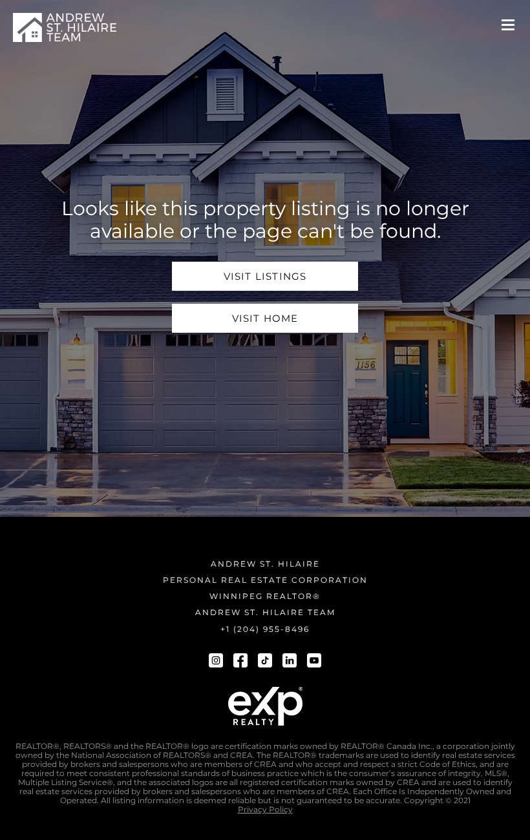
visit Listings (265, 276)
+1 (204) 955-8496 (265, 629)
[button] (508, 25)
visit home (265, 318)
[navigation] (64, 27)
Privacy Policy (265, 809)
